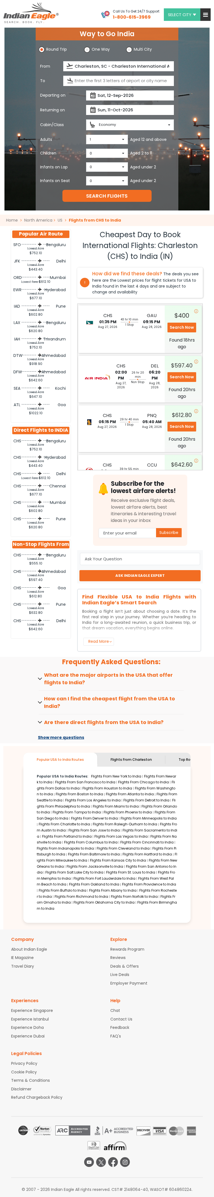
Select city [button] (179, 15)
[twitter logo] (101, 1162)
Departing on (52, 95)
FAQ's (115, 1036)
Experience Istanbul (30, 1019)
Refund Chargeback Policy (36, 1097)
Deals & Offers (124, 966)
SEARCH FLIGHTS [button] (107, 195)
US (60, 220)
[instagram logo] (125, 1162)
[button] (205, 14)
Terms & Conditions (30, 1080)
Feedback (119, 1027)
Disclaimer (21, 1089)
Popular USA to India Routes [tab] (60, 759)
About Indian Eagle (29, 949)
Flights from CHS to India (95, 220)
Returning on (52, 110)
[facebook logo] (113, 1162)
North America (38, 220)
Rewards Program (127, 949)
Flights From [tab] (131, 759)
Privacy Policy (24, 1063)
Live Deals (119, 974)
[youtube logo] (89, 1162)
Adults (46, 139)
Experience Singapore (32, 1010)
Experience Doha (27, 1027)
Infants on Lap (54, 167)
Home (12, 220)
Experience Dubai (28, 1036)
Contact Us (121, 1019)
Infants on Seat (55, 180)
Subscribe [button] (168, 532)
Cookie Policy (24, 1072)
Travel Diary (22, 966)
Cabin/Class (52, 124)
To (42, 81)
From (45, 66)
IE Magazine (22, 957)
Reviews (118, 957)
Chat (115, 1010)
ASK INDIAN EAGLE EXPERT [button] (140, 575)
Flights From (116, 776)
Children (48, 153)
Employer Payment (128, 983)
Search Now (182, 327)
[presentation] (70, 66)
